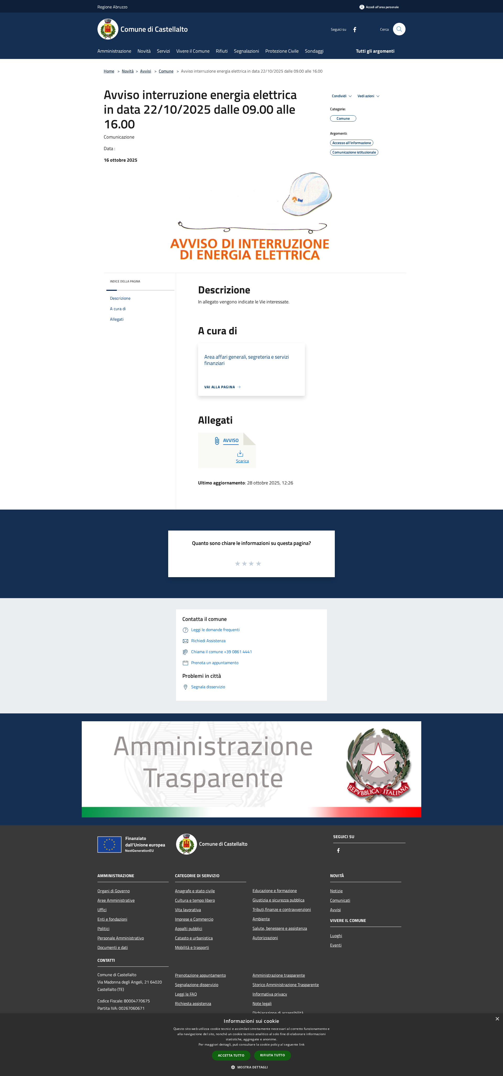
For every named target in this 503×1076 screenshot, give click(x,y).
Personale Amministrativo (120, 938)
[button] (251, 1067)
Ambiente (261, 919)
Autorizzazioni (265, 938)
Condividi (339, 96)
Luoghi (336, 935)
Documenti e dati (112, 947)
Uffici (102, 909)
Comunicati (340, 900)
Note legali (262, 1003)
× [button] (497, 1019)
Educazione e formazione (275, 890)
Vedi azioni (366, 96)
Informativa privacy (270, 994)
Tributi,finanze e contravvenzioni (282, 909)
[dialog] (251, 1044)
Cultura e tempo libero (195, 900)
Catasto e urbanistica (194, 938)
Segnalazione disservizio (196, 984)
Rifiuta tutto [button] (272, 1055)
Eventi (336, 945)
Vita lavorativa (188, 909)
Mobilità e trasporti (192, 947)
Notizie (336, 891)
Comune (166, 71)
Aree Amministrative (116, 900)
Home (109, 71)
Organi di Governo (113, 891)
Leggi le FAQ (186, 994)
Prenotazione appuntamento (200, 975)
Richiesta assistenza (193, 1003)
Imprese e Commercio (194, 919)
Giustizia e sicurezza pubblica (278, 900)
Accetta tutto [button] (231, 1055)
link (301, 1044)
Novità (128, 71)
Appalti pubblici (188, 928)
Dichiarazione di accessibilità (278, 1013)
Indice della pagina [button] (125, 281)
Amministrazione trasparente (279, 975)
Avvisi (145, 71)
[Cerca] (399, 29)
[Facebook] (352, 28)
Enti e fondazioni (112, 919)
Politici (103, 928)
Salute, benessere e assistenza (280, 928)
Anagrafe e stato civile (195, 891)
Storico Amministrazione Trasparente (286, 984)
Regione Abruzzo (112, 7)
